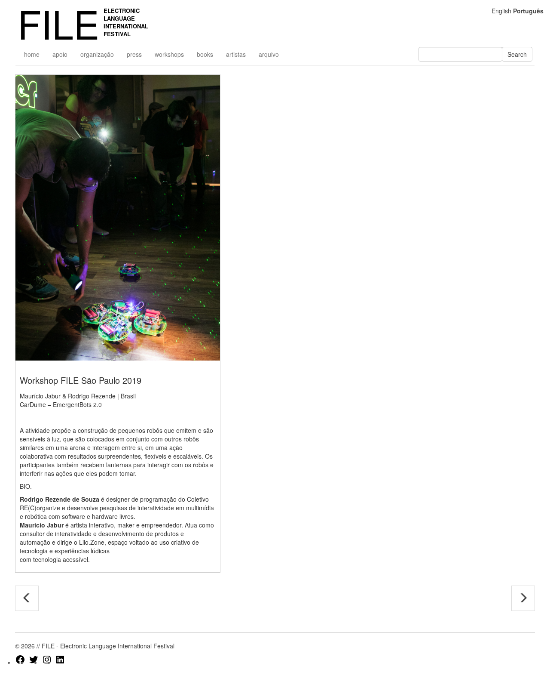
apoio (59, 54)
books (205, 54)
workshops (169, 54)
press (134, 54)
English (501, 10)
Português (528, 10)
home (32, 54)
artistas (236, 54)
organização (97, 54)
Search (517, 54)
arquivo (269, 54)
